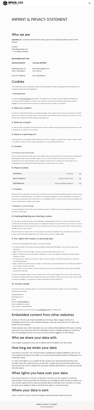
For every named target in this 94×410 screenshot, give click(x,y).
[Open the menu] (89, 3)
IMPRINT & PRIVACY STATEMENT (47, 404)
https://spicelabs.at (25, 99)
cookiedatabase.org (43, 310)
